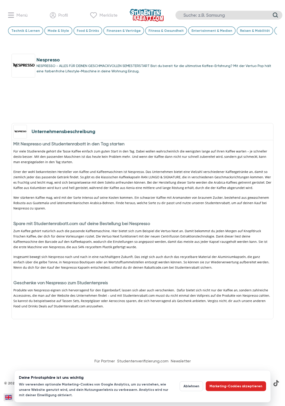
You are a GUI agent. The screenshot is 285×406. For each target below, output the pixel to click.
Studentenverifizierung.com (143, 361)
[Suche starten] (275, 15)
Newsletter (181, 361)
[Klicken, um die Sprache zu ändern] (8, 397)
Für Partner (104, 361)
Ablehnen (191, 386)
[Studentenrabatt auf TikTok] (276, 383)
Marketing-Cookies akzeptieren (236, 386)
